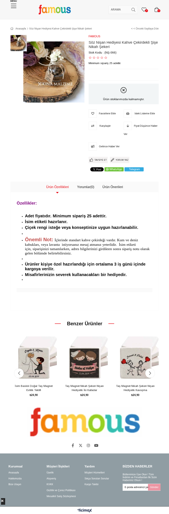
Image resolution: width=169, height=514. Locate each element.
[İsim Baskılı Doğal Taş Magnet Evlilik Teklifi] (33, 359)
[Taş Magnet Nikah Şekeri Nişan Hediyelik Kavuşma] (135, 359)
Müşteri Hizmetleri (94, 472)
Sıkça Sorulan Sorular (96, 478)
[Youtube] (96, 445)
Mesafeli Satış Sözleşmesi (61, 496)
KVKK (50, 484)
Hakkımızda (15, 478)
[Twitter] (80, 445)
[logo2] (84, 422)
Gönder (154, 487)
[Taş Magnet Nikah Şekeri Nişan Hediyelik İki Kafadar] (84, 359)
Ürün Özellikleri (57, 187)
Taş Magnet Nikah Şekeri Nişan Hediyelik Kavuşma (135, 388)
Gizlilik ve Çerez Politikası (61, 490)
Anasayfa (13, 472)
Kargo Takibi (91, 484)
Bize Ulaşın (14, 484)
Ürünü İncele (38, 375)
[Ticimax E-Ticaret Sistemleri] (84, 511)
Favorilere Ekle (29, 375)
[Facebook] (73, 445)
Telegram (134, 169)
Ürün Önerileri (112, 187)
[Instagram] (88, 445)
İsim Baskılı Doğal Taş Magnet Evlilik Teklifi (34, 388)
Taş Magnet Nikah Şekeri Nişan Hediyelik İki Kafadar (84, 388)
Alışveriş (51, 478)
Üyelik (50, 472)
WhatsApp (115, 169)
